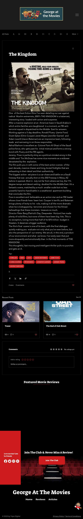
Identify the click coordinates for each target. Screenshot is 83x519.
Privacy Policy (58, 516)
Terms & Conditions (73, 516)
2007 (29, 258)
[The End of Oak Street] (62, 311)
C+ (43, 34)
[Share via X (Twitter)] (15, 278)
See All (78, 297)
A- (19, 34)
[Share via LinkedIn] (20, 278)
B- (37, 34)
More (74, 34)
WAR (22, 258)
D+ (61, 34)
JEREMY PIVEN (59, 262)
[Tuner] (21, 311)
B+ (25, 34)
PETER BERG (29, 262)
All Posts (5, 34)
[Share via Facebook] (10, 278)
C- (55, 34)
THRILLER (13, 258)
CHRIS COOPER (15, 262)
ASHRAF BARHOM (16, 266)
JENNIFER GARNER (43, 262)
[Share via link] (26, 278)
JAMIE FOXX (54, 258)
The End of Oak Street (56, 326)
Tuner (8, 326)
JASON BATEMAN (41, 258)
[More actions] (73, 48)
